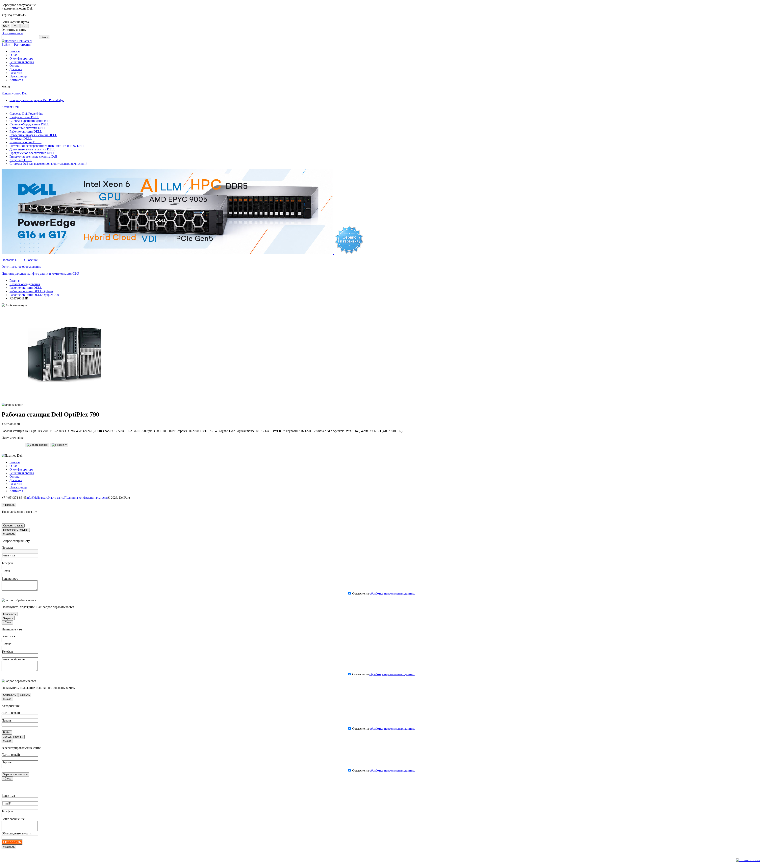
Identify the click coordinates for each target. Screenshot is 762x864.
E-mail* (7, 644)
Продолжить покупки (15, 529)
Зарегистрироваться (15, 774)
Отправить (9, 614)
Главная (15, 280)
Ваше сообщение (13, 659)
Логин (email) (11, 712)
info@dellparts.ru (37, 497)
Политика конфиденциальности (86, 497)
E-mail (6, 570)
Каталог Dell (10, 107)
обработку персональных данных (392, 593)
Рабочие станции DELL (26, 287)
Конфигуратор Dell (14, 93)
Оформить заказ (12, 33)
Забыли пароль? (13, 736)
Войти (6, 44)
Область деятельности (17, 833)
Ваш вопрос (10, 578)
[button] (37, 445)
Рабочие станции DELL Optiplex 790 (34, 294)
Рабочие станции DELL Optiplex (31, 291)
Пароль (7, 720)
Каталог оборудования (25, 284)
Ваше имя (8, 555)
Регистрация (22, 44)
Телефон (7, 563)
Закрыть (8, 618)
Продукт (7, 547)
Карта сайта (56, 497)
